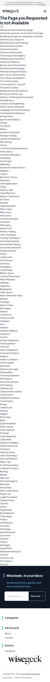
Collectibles (6, 439)
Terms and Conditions (23, 678)
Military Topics (7, 273)
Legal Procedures (8, 497)
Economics (5, 535)
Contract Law (7, 557)
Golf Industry (6, 522)
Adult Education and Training (14, 42)
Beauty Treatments (9, 196)
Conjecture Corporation (30, 674)
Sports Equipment (9, 349)
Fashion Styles (7, 317)
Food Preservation (9, 465)
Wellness (4, 170)
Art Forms (4, 199)
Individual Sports (8, 250)
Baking (3, 474)
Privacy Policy (7, 678)
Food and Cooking (9, 87)
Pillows (3, 129)
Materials (4, 282)
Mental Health (7, 362)
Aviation (4, 311)
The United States (9, 81)
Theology (4, 301)
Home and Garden (9, 49)
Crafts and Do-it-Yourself (12, 84)
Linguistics (5, 285)
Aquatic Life (6, 228)
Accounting (5, 487)
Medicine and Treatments (12, 58)
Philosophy (5, 225)
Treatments (6, 314)
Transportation (7, 500)
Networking (6, 142)
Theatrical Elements (10, 375)
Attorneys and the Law (11, 94)
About (8, 633)
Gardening (5, 158)
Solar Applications (9, 183)
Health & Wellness (9, 330)
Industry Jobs (6, 189)
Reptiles (4, 202)
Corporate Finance (9, 468)
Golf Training (6, 385)
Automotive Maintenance (12, 167)
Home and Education (10, 154)
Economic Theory (8, 177)
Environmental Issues (10, 551)
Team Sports (6, 292)
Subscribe (35, 596)
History (3, 145)
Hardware (5, 321)
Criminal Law (6, 407)
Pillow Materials (7, 279)
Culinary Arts (6, 257)
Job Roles (4, 263)
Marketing (5, 164)
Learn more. (42, 4)
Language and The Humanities (15, 110)
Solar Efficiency (7, 193)
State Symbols (7, 429)
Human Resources (9, 445)
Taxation (4, 538)
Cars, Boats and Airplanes (12, 78)
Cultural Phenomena (10, 276)
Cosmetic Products (9, 353)
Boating (4, 471)
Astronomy (5, 215)
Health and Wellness (10, 62)
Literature (5, 221)
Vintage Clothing (8, 135)
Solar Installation (8, 423)
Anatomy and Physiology (12, 68)
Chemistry (5, 449)
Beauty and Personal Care (13, 65)
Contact (9, 637)
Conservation (6, 401)
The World (5, 126)
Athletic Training (8, 231)
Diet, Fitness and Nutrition (13, 74)
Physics (4, 541)
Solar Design (6, 269)
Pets (2, 324)
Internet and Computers (12, 39)
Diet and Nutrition (8, 458)
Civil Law (4, 554)
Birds (2, 420)
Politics (3, 519)
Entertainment (7, 513)
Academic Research (10, 132)
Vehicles (4, 327)
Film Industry (6, 378)
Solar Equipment (8, 436)
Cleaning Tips (6, 388)
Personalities (6, 372)
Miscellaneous (7, 100)
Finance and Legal (9, 369)
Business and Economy (11, 46)
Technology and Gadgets (12, 55)
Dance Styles (6, 305)
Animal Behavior (7, 532)
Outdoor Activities (9, 218)
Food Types (6, 161)
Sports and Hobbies (10, 119)
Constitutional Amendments (14, 148)
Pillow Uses (5, 212)
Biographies (6, 289)
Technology (6, 516)
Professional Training (10, 244)
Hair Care (4, 477)
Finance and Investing (10, 52)
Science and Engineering (12, 103)
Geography (5, 266)
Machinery (5, 180)
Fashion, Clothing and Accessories (17, 97)
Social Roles (6, 548)
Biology (4, 298)
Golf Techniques (8, 234)
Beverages (5, 308)
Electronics (5, 417)
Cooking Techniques (10, 237)
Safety (3, 506)
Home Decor (6, 151)
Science (4, 564)
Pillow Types (6, 209)
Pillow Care (5, 461)
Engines (4, 356)
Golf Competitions (9, 490)
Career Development (10, 138)
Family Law (5, 493)
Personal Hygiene (8, 481)
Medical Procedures (10, 397)
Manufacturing (7, 452)
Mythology (5, 529)
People (3, 122)
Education (5, 365)
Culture (3, 173)
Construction (6, 394)
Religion (4, 413)
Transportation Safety (11, 391)
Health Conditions (9, 359)
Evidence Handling (9, 442)
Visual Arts (5, 333)
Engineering (6, 509)
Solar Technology (8, 455)
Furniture (4, 346)
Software (5, 525)
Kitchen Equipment (9, 340)
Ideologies (5, 545)
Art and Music (6, 116)
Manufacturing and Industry (13, 71)
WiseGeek (16, 30)
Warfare (4, 410)
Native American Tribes (11, 295)
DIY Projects (6, 561)
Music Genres (6, 426)
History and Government (12, 106)
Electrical (4, 484)
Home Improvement (10, 241)
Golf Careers (6, 260)
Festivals (4, 433)
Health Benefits (8, 205)
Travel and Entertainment (12, 113)
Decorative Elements (10, 247)
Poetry (3, 253)
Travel (3, 186)
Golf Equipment (8, 343)
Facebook (10, 651)
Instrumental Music (9, 381)
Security (4, 503)
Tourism (4, 337)
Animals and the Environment (14, 90)
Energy (3, 404)
